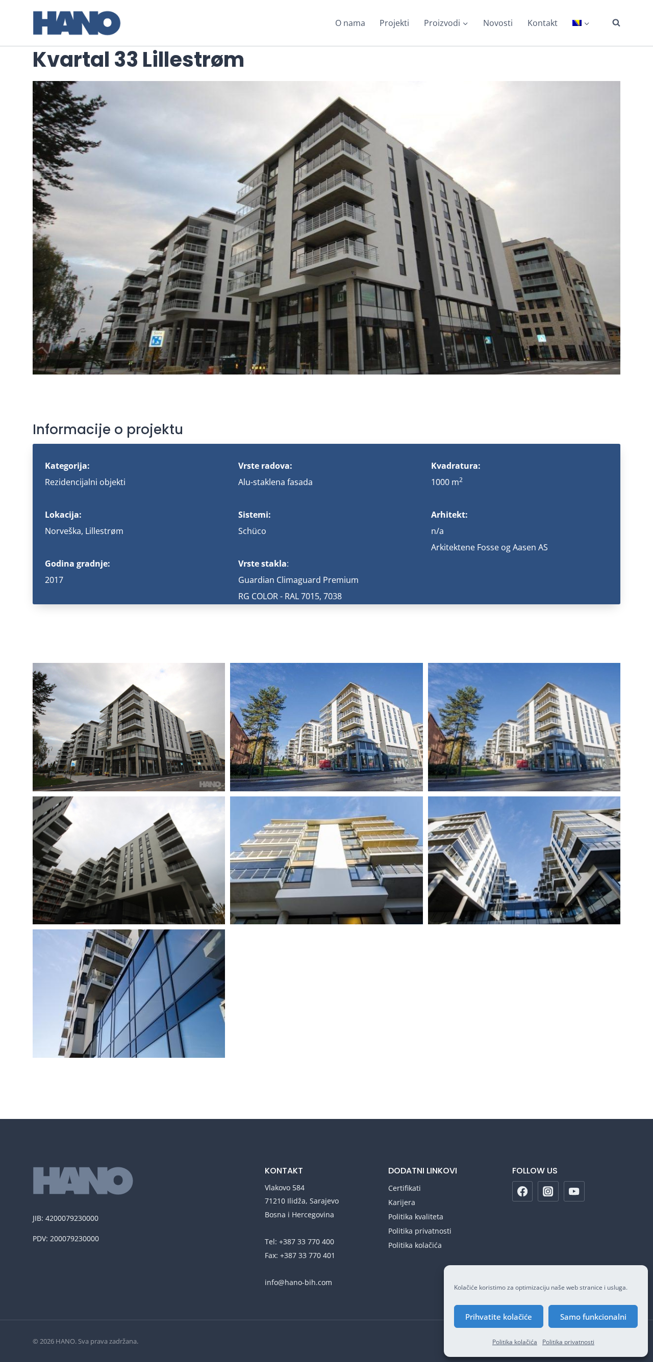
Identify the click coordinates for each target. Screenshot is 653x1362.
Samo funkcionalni (593, 1317)
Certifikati (404, 1188)
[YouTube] (574, 1191)
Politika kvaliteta (415, 1216)
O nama (350, 23)
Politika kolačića (514, 1342)
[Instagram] (548, 1191)
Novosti (498, 23)
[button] (129, 727)
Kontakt (543, 23)
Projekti (394, 23)
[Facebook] (522, 1191)
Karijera (401, 1202)
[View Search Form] (611, 23)
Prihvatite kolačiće (498, 1317)
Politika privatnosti (568, 1342)
